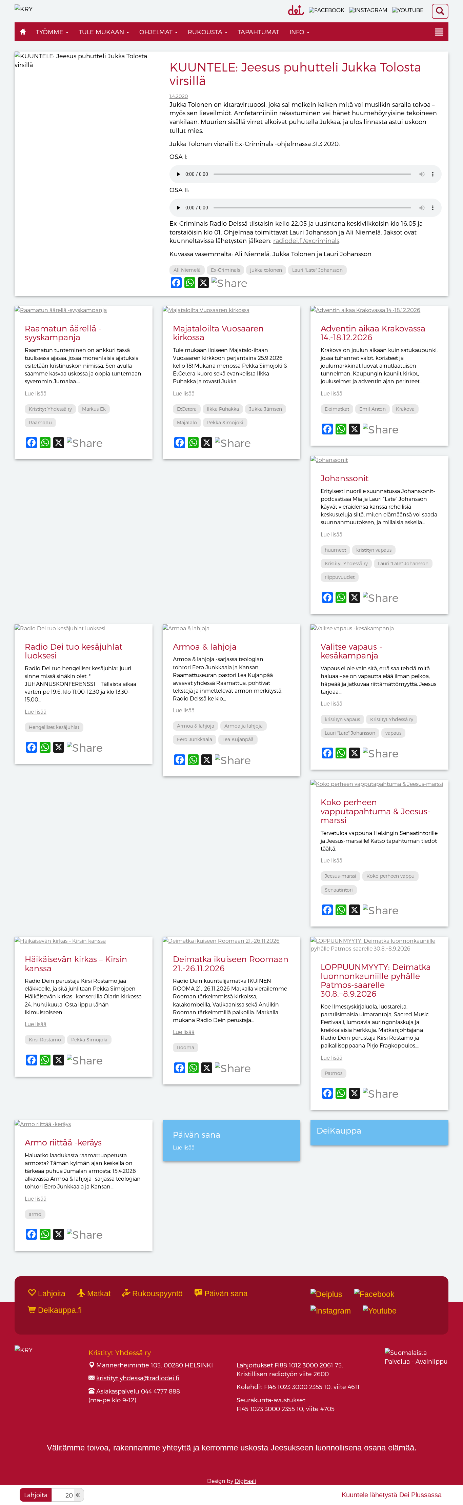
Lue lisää (35, 393)
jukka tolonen (266, 270)
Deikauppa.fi (59, 1310)
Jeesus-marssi (340, 876)
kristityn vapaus (373, 550)
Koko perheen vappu (390, 876)
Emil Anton (372, 409)
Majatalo (187, 422)
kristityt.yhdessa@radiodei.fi (137, 1377)
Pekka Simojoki (225, 422)
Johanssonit (344, 478)
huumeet (335, 550)
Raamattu (40, 422)
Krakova (405, 409)
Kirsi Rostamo (45, 1039)
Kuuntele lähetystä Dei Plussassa (392, 1495)
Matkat (97, 1293)
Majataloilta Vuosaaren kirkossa (218, 332)
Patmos (333, 1073)
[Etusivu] (23, 31)
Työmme (50, 31)
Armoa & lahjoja (205, 646)
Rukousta (206, 31)
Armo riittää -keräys (63, 1142)
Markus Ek (94, 409)
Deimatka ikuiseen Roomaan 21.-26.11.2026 (230, 963)
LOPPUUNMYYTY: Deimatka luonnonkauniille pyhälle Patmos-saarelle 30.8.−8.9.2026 (376, 980)
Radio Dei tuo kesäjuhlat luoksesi (73, 651)
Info (297, 31)
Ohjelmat (156, 31)
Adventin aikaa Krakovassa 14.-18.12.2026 (373, 332)
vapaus (393, 733)
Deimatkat (337, 409)
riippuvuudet (340, 577)
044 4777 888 (160, 1391)
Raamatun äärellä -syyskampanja (63, 332)
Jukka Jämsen (265, 409)
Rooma (185, 1047)
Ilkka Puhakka (223, 409)
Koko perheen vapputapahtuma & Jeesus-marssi (375, 811)
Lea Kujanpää (238, 739)
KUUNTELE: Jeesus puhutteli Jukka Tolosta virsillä (295, 73)
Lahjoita (35, 1494)
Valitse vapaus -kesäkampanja (351, 651)
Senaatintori (339, 890)
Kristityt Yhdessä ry (50, 409)
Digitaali (245, 1481)
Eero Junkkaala (194, 739)
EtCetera (187, 409)
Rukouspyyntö (156, 1293)
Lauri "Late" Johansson (317, 270)
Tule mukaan (102, 31)
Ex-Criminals (225, 270)
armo (35, 1214)
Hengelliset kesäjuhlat (54, 727)
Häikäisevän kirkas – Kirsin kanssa (76, 963)
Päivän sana (225, 1293)
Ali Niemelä (187, 270)
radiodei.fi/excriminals (306, 240)
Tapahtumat (258, 31)
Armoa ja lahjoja (243, 726)
